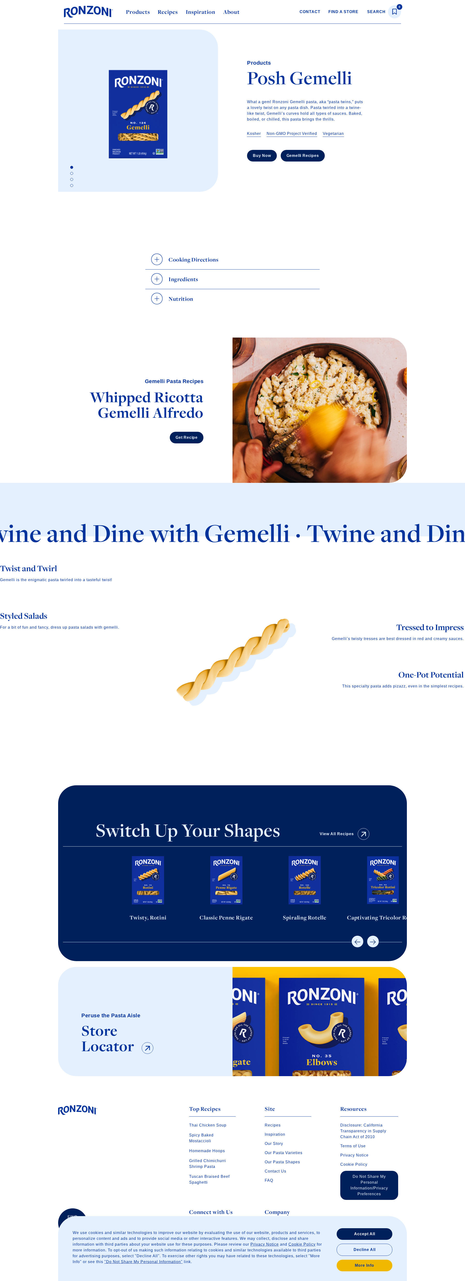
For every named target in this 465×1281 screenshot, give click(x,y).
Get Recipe (187, 437)
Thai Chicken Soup (207, 1125)
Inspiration (200, 11)
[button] (357, 941)
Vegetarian (333, 133)
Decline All (365, 1250)
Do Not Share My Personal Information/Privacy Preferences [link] (369, 1185)
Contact (310, 12)
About (231, 11)
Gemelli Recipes (303, 156)
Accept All (364, 1234)
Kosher (254, 133)
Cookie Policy (302, 1244)
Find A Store (343, 12)
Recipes (168, 11)
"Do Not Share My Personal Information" (143, 1262)
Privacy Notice (264, 1244)
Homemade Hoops (207, 1151)
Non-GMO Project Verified (292, 133)
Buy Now (262, 156)
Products (138, 11)
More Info (364, 1265)
